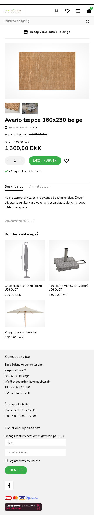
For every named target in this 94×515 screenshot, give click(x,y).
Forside (13, 127)
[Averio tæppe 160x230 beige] (47, 71)
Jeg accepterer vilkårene (24, 461)
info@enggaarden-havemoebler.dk (27, 382)
